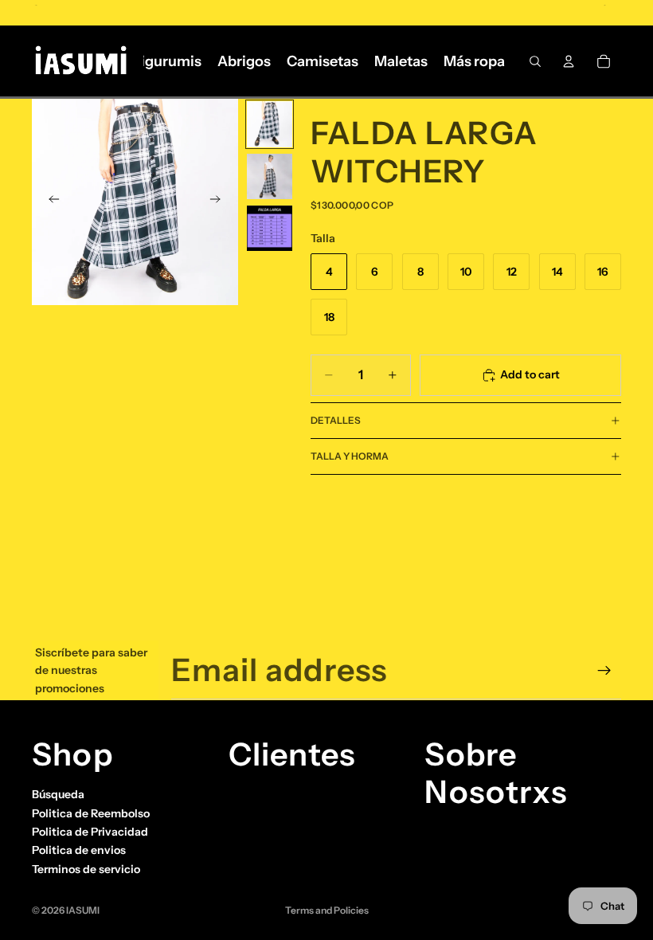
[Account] (568, 61)
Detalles (336, 420)
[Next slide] (220, 202)
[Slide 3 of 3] (269, 228)
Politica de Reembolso (91, 813)
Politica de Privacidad (90, 831)
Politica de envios (79, 850)
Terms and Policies (327, 910)
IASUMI (83, 910)
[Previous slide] (49, 202)
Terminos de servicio (86, 869)
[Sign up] (604, 670)
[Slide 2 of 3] (269, 176)
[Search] (535, 61)
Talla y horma (350, 456)
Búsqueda (58, 794)
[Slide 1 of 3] (269, 124)
